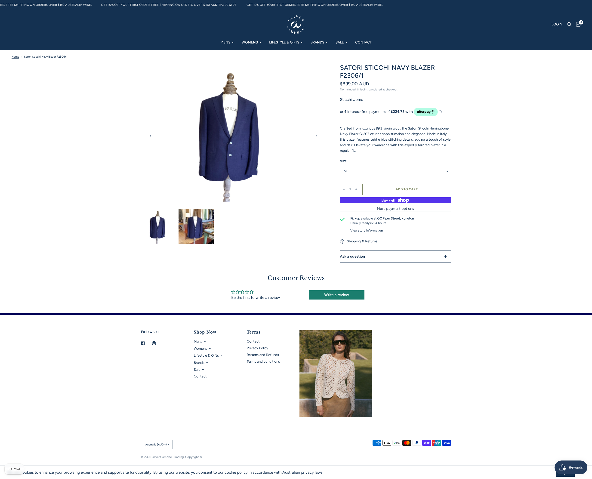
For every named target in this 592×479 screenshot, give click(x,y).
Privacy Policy (257, 348)
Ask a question (352, 256)
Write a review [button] (336, 295)
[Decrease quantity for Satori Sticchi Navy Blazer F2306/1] (343, 189)
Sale (340, 42)
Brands (317, 42)
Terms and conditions (263, 361)
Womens (250, 42)
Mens (225, 42)
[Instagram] (157, 343)
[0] (577, 24)
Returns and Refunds (263, 355)
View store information (366, 230)
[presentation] (150, 136)
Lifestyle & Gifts (284, 42)
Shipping (362, 89)
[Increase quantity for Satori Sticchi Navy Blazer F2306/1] (356, 189)
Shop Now (205, 332)
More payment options (395, 209)
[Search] (569, 24)
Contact (363, 42)
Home (15, 56)
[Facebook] (146, 343)
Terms (254, 332)
